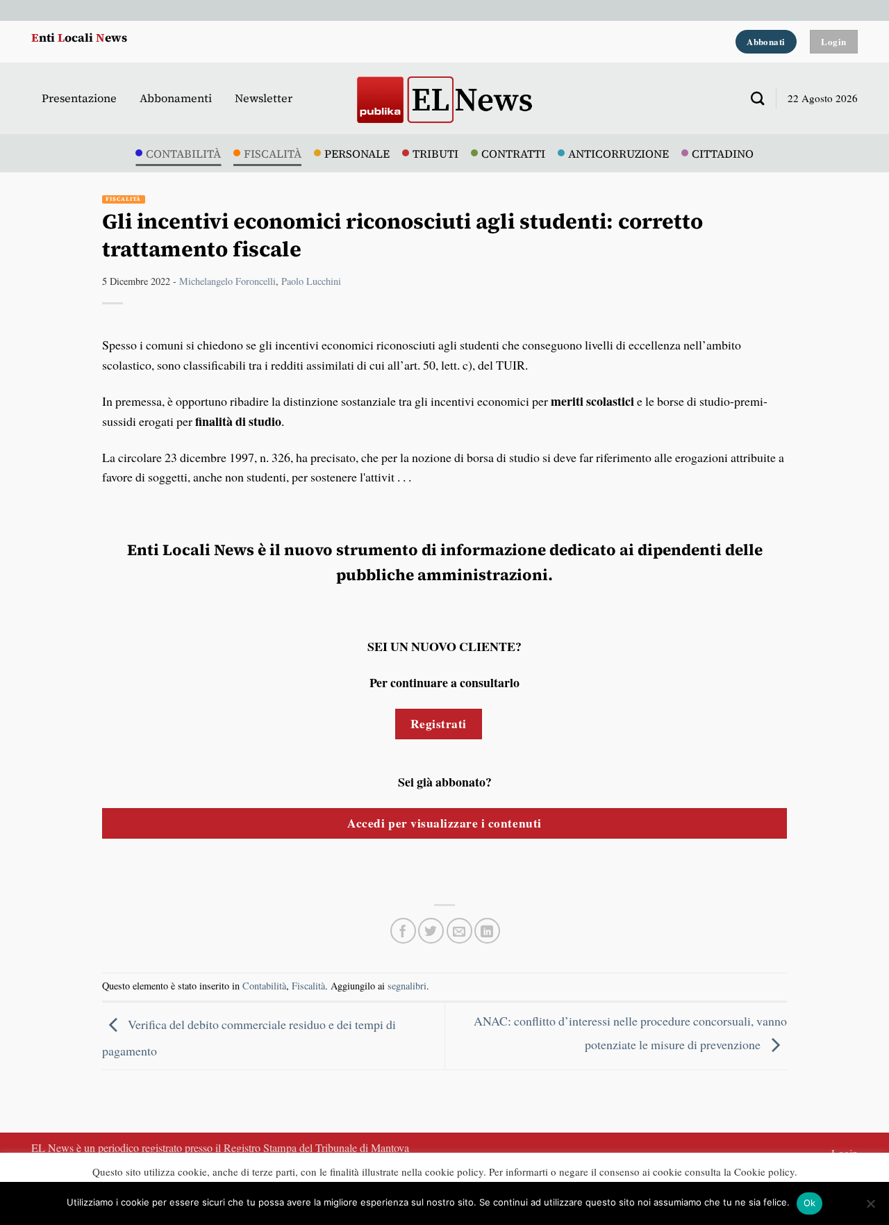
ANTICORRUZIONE (618, 153)
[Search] (752, 98)
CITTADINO (723, 153)
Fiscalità (124, 199)
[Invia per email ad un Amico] (459, 931)
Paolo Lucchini (311, 281)
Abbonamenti (176, 98)
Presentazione (79, 98)
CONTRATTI (513, 153)
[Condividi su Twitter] (431, 931)
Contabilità (264, 985)
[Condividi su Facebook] (403, 931)
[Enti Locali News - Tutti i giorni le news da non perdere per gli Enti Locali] (444, 98)
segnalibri (407, 985)
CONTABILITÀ (183, 153)
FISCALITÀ (272, 153)
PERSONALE (357, 153)
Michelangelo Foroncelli (227, 281)
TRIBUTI (435, 153)
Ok (810, 1202)
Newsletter (263, 98)
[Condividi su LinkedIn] (487, 931)
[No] (870, 1208)
